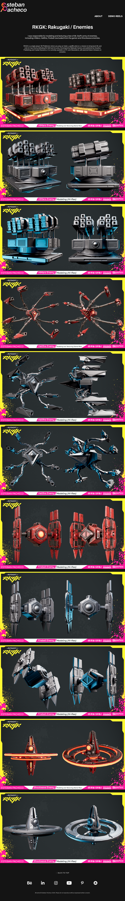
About (98, 16)
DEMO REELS (115, 16)
